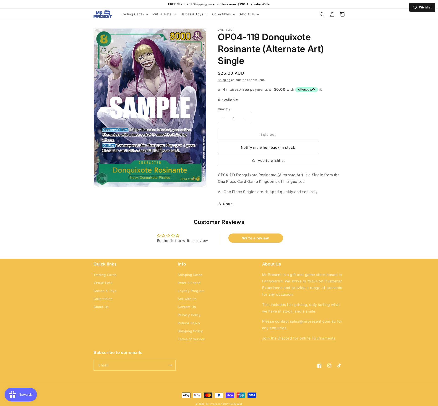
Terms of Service (191, 339)
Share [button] (227, 204)
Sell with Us (187, 299)
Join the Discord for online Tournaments (298, 338)
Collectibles (103, 299)
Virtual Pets (103, 283)
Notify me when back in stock (268, 147)
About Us (101, 307)
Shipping (224, 80)
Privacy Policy (189, 315)
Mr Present (213, 403)
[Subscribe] (170, 365)
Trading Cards (105, 275)
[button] (134, 14)
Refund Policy (189, 323)
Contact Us (187, 307)
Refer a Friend (189, 283)
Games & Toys (105, 291)
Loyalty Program (191, 291)
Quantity (224, 109)
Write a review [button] (255, 238)
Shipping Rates (190, 275)
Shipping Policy (190, 331)
